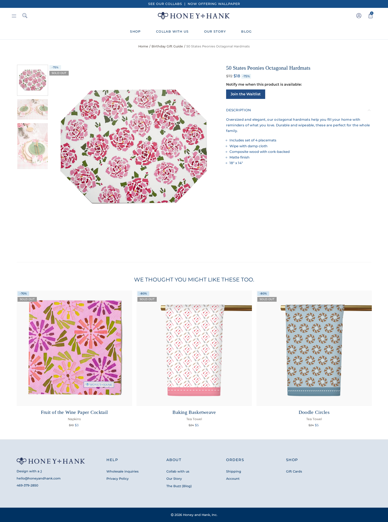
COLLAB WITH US (172, 31)
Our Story (174, 479)
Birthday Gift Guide (167, 46)
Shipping (233, 471)
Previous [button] (62, 147)
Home (143, 46)
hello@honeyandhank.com (39, 478)
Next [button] (204, 147)
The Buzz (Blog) (179, 486)
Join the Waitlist (246, 94)
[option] (133, 147)
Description (238, 110)
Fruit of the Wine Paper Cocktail (74, 415)
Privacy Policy (117, 479)
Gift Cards (294, 471)
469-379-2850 (27, 485)
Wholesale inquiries (122, 471)
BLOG (246, 31)
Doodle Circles (314, 415)
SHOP (135, 31)
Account (233, 479)
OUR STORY (215, 31)
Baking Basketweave (194, 415)
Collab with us (177, 471)
